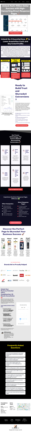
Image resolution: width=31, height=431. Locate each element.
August (22, 307)
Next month (28, 307)
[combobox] (23, 324)
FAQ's (19, 1)
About (12, 1)
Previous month (18, 307)
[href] (23, 406)
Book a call (27, 1)
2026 (24, 307)
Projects (23, 1)
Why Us (16, 1)
